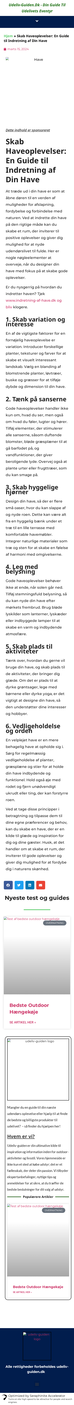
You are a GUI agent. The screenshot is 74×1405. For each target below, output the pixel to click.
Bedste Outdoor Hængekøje (38, 1287)
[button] (37, 21)
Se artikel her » (22, 1022)
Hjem (8, 36)
